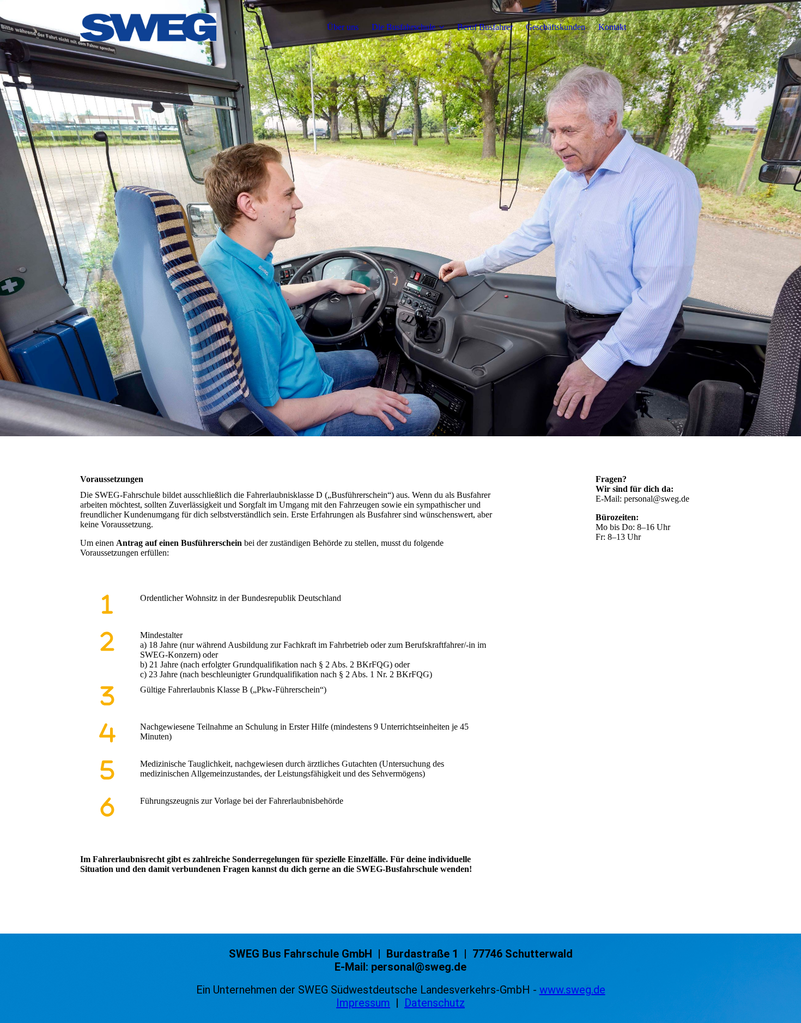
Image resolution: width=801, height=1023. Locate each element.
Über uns (343, 27)
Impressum (363, 1002)
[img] (148, 27)
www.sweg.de (572, 989)
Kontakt (612, 27)
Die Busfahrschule (403, 27)
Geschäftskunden (555, 27)
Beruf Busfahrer (485, 27)
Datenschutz (434, 1002)
